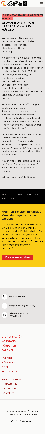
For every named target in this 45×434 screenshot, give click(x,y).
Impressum (15, 415)
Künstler (8, 363)
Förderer (9, 346)
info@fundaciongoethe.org (22, 306)
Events (7, 358)
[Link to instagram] (11, 421)
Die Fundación (12, 337)
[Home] (13, 3)
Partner (8, 350)
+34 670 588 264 (17, 297)
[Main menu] (41, 3)
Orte (5, 367)
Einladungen (11, 380)
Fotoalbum (10, 372)
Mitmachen (9, 384)
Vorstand (9, 341)
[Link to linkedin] (15, 421)
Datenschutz (30, 415)
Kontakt (8, 393)
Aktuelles (9, 389)
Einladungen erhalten (17, 257)
